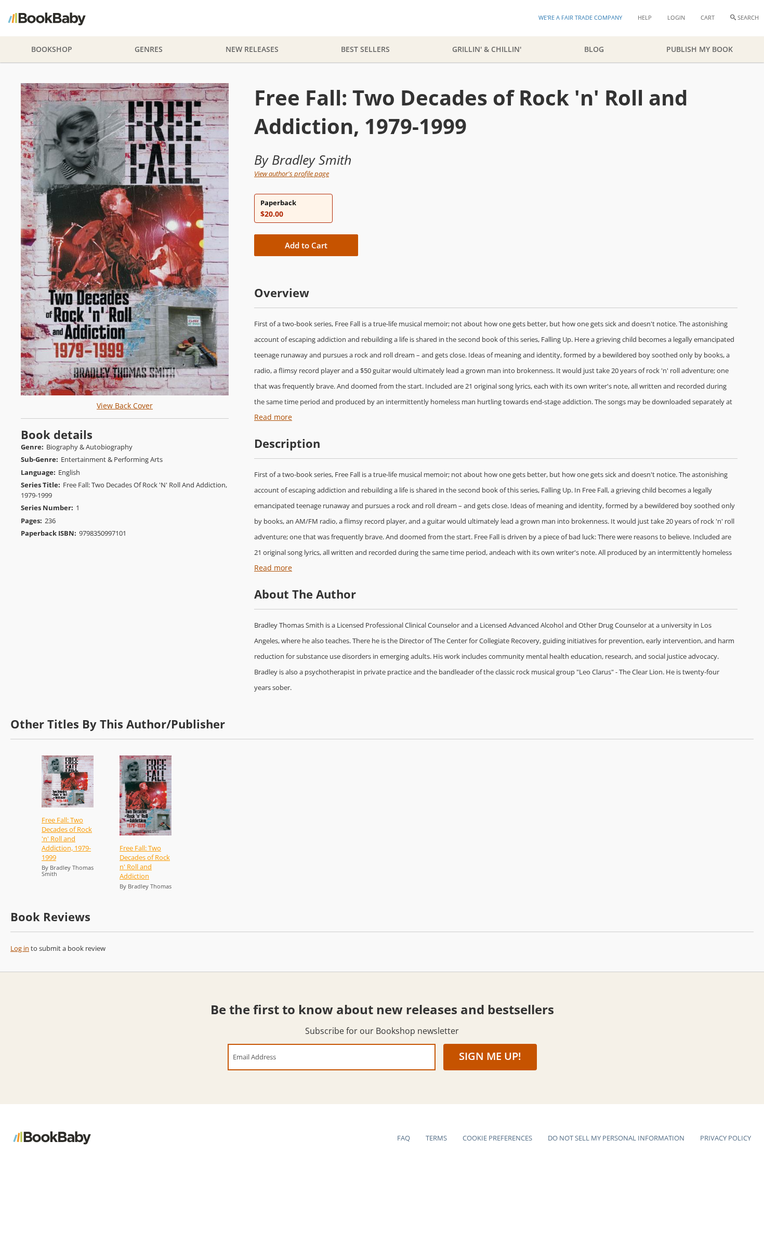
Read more (273, 417)
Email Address (254, 1056)
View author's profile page (291, 173)
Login (676, 17)
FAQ (403, 1138)
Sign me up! (490, 1056)
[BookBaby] (56, 18)
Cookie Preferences (497, 1138)
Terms (436, 1138)
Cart (708, 17)
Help (645, 17)
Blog (594, 49)
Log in (19, 948)
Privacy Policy (725, 1138)
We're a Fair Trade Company (580, 17)
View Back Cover (125, 405)
